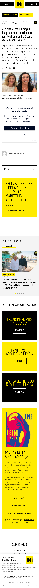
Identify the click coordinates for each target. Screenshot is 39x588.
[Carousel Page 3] (19, 293)
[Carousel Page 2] (17, 293)
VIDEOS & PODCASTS (10, 15)
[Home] (19, 4)
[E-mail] (14, 68)
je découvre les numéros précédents (19, 513)
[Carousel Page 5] (23, 293)
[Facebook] (2, 68)
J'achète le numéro (19, 498)
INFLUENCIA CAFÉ (8, 274)
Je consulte (19, 361)
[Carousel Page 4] (21, 293)
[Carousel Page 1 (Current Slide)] (15, 293)
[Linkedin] (10, 68)
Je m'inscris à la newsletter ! (17, 211)
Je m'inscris (19, 391)
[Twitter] (6, 68)
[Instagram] (21, 550)
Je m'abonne (19, 330)
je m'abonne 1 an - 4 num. (19, 506)
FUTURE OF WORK (26, 15)
